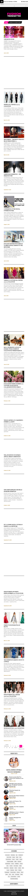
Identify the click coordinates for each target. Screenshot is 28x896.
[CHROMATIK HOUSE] (14, 37)
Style (13, 874)
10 (15, 746)
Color (20, 857)
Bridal (17, 857)
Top (8, 876)
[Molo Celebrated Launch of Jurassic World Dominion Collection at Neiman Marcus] (14, 345)
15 (9, 747)
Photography (7, 872)
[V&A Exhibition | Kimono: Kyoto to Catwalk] (14, 658)
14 (6, 747)
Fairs (7, 865)
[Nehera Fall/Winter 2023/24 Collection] (14, 102)
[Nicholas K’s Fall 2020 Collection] (14, 726)
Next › (16, 747)
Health (20, 865)
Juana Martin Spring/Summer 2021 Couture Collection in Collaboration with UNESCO (13, 385)
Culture (17, 859)
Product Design (13, 872)
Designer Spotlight (10, 861)
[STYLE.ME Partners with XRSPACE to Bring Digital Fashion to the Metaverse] (14, 242)
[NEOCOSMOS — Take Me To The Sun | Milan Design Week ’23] (14, 137)
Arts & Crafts (9, 857)
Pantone (19, 870)
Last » (20, 747)
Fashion (11, 865)
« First (6, 744)
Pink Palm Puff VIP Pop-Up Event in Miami (14, 844)
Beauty (14, 857)
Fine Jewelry (16, 865)
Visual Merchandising (14, 878)
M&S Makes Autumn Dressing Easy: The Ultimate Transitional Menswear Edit (15, 785)
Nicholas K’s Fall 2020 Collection (14, 728)
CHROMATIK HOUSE (9, 39)
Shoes (22, 872)
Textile (21, 874)
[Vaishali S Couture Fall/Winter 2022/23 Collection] (14, 278)
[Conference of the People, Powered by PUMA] (14, 207)
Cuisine (13, 859)
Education (19, 861)
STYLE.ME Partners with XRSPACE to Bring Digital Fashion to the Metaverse (13, 245)
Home (6, 22)
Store (10, 874)
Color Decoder (8, 859)
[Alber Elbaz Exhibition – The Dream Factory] (14, 172)
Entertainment (8, 863)
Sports (7, 874)
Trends (18, 876)
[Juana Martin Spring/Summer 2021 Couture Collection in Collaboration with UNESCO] (14, 381)
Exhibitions (17, 863)
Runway (18, 872)
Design (21, 859)
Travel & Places (13, 876)
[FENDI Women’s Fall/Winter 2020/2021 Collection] (14, 692)
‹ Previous (7, 745)
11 (18, 746)
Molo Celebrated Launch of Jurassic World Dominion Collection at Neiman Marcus (13, 349)
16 (12, 747)
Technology (17, 874)
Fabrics (21, 863)
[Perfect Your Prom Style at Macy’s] (14, 623)
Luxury (8, 870)
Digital (15, 861)
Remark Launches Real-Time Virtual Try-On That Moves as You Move (16, 778)
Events (12, 863)
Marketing (12, 870)
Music (16, 870)
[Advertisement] (14, 72)
